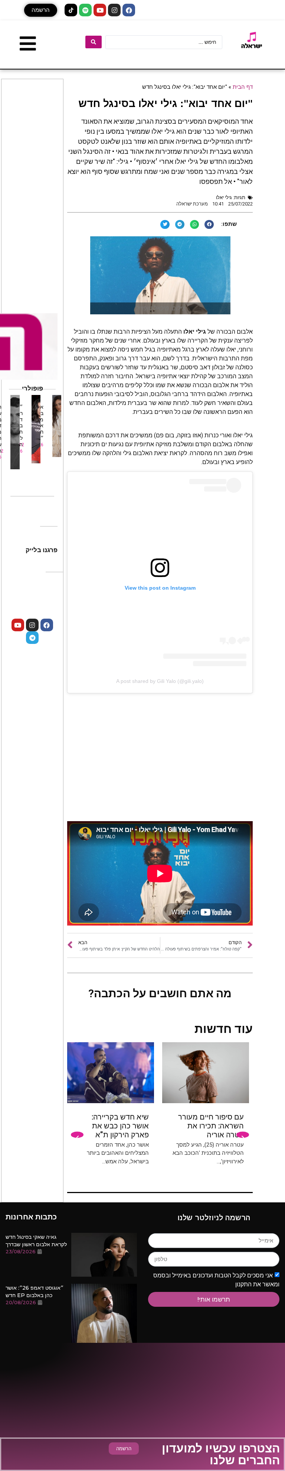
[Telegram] (32, 637)
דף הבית (243, 86)
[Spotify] (85, 10)
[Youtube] (100, 10)
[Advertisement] (160, 762)
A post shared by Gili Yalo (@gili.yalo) (160, 681)
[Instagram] (114, 10)
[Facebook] (128, 10)
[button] (40, 10)
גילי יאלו (224, 197)
